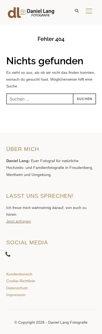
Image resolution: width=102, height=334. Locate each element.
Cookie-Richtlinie (20, 281)
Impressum (16, 295)
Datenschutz (17, 288)
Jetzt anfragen (18, 221)
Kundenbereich (19, 274)
